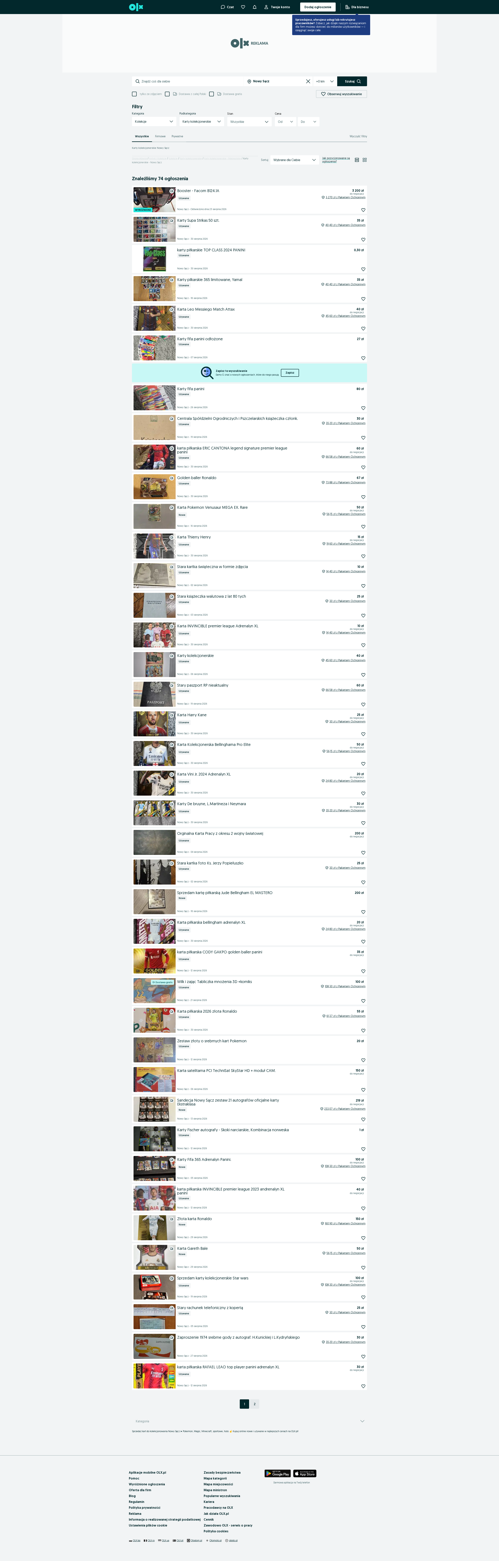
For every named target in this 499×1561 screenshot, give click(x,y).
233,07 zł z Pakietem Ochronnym (344, 1109)
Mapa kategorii (215, 1478)
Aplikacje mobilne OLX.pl (147, 1472)
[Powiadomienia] (254, 7)
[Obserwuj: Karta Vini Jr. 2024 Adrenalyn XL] (363, 793)
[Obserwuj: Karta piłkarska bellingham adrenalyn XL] (363, 941)
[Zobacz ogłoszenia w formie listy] (357, 160)
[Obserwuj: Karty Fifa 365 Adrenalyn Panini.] (363, 1178)
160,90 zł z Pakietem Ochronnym (345, 1223)
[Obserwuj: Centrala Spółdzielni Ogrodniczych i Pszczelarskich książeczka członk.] (363, 437)
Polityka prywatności (144, 1508)
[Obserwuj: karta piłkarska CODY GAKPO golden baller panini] (363, 971)
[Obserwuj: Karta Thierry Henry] (363, 556)
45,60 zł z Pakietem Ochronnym (345, 316)
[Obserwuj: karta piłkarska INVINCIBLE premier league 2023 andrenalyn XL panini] (363, 1208)
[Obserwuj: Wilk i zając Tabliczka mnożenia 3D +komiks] (363, 1001)
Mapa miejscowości (218, 1484)
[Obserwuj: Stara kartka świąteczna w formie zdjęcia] (363, 586)
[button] (154, 121)
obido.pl (233, 1540)
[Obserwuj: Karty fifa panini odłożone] (363, 358)
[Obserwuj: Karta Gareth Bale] (363, 1267)
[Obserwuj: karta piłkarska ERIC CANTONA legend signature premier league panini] (363, 467)
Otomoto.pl (216, 1540)
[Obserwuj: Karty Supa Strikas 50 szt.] (363, 239)
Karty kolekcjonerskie (191, 158)
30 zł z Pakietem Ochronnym (347, 601)
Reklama (135, 1514)
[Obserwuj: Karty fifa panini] (363, 408)
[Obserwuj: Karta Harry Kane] (363, 734)
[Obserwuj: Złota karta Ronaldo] (363, 1238)
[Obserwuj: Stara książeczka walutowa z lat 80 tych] (363, 615)
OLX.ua (165, 1540)
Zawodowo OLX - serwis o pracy (228, 1525)
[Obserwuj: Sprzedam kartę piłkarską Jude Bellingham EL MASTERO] (363, 912)
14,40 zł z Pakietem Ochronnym (345, 571)
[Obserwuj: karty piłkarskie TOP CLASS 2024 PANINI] (363, 269)
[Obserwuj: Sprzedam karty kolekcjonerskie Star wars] (363, 1297)
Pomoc (134, 1478)
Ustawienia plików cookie (148, 1525)
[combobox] (192, 81)
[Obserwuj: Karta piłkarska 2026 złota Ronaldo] (363, 1030)
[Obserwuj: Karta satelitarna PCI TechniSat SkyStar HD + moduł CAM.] (363, 1090)
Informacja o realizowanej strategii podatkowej (165, 1519)
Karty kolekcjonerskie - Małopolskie (222, 158)
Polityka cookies (216, 1531)
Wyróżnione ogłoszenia (147, 1484)
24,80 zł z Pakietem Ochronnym (345, 781)
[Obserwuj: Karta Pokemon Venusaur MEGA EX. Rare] (363, 526)
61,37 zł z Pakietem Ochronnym (345, 1016)
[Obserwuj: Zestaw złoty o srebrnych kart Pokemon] (363, 1060)
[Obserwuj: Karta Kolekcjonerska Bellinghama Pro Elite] (363, 763)
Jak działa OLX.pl (216, 1514)
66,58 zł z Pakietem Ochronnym (345, 456)
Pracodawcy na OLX (218, 1508)
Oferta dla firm (140, 1490)
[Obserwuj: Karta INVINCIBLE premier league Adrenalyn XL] (363, 645)
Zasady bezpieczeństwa (222, 1472)
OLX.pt (180, 1540)
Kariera (209, 1502)
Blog (132, 1496)
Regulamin (136, 1502)
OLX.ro (151, 1540)
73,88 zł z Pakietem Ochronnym (345, 482)
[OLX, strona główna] (136, 7)
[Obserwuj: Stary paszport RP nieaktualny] (363, 704)
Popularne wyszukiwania (222, 1496)
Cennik (209, 1519)
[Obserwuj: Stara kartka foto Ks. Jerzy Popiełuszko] (363, 882)
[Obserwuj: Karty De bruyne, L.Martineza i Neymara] (363, 823)
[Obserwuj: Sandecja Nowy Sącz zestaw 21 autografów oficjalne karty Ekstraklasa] (363, 1119)
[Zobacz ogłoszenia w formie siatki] (364, 160)
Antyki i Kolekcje (157, 158)
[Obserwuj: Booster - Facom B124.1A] (363, 210)
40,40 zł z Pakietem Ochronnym (345, 225)
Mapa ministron (215, 1490)
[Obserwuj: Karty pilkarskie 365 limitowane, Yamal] (363, 299)
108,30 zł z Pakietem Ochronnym (345, 986)
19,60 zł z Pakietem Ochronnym (345, 543)
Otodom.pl (196, 1540)
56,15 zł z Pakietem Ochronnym (345, 514)
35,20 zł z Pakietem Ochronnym (345, 423)
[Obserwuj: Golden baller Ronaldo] (363, 497)
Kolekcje (173, 158)
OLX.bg (136, 1540)
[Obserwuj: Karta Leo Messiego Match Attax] (363, 328)
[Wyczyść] (308, 81)
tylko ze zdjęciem (151, 94)
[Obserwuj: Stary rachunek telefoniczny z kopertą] (363, 1327)
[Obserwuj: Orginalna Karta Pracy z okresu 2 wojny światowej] (363, 852)
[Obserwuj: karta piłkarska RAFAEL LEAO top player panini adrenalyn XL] (363, 1386)
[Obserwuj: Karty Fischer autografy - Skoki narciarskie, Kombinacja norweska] (363, 1149)
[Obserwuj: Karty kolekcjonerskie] (363, 675)
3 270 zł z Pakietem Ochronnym (345, 197)
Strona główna (139, 158)
